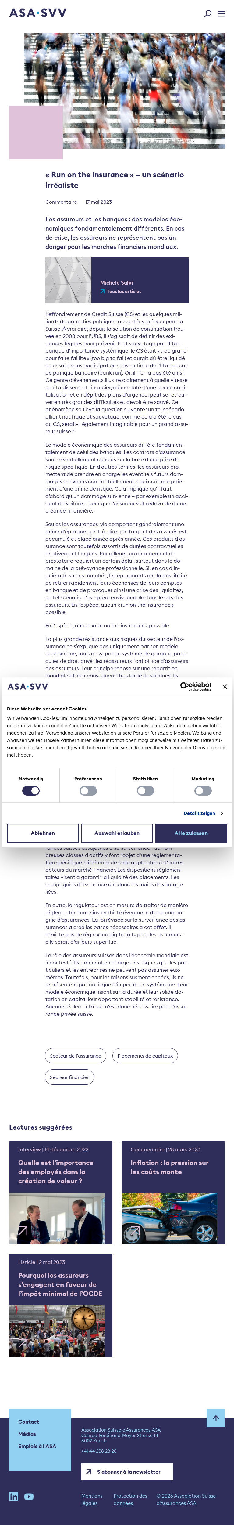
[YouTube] (29, 1499)
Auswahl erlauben (117, 833)
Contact (28, 1421)
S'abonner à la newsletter (129, 1472)
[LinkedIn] (13, 1499)
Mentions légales (91, 1499)
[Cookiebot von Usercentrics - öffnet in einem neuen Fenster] (184, 686)
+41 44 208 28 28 (99, 1451)
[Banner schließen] (225, 686)
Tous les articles (124, 291)
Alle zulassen (191, 833)
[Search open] (209, 12)
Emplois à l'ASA (37, 1446)
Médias (27, 1434)
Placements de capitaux (145, 1056)
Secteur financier (69, 1077)
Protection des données (130, 1499)
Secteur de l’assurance (75, 1056)
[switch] (88, 791)
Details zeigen (199, 813)
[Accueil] (27, 14)
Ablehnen (43, 833)
